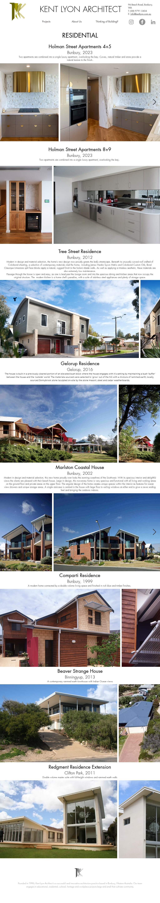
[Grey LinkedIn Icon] (153, 22)
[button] (46, 22)
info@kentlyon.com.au (140, 13)
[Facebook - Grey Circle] (142, 22)
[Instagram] (131, 22)
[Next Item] (154, 102)
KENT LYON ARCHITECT (81, 9)
